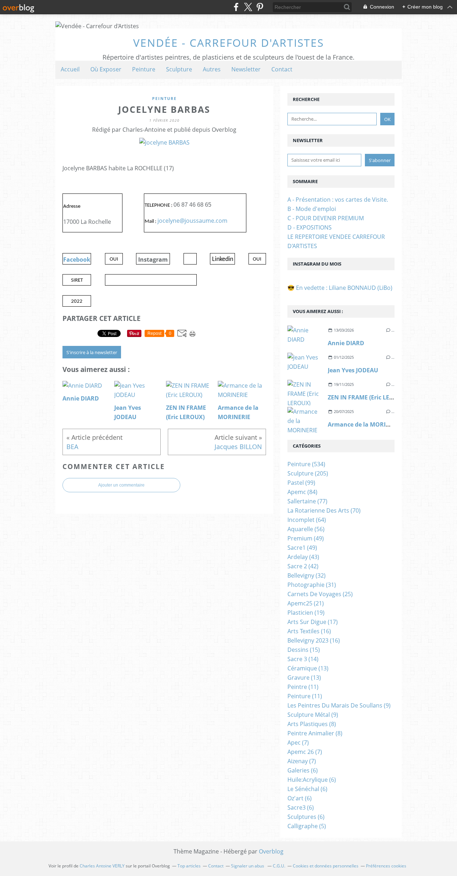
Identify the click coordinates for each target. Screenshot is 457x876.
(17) (312, 622)
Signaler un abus (248, 866)
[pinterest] (259, 7)
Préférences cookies (386, 866)
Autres (212, 69)
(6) (302, 770)
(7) (298, 742)
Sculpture (179, 69)
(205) (307, 473)
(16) (309, 631)
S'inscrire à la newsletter (91, 352)
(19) (306, 612)
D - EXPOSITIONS (309, 227)
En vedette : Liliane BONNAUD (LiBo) (344, 288)
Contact (281, 69)
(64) (306, 520)
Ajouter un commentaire (121, 485)
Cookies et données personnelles (325, 866)
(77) (307, 501)
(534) (306, 464)
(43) (303, 557)
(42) (302, 566)
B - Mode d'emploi (311, 209)
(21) (305, 603)
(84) (302, 492)
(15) (303, 650)
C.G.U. (279, 866)
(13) (307, 668)
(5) (306, 826)
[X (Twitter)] (247, 7)
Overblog (271, 851)
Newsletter (246, 69)
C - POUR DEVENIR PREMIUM (325, 218)
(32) (306, 575)
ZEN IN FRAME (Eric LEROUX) (368, 397)
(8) (311, 724)
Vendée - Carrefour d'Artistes (228, 42)
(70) (324, 510)
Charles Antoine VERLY (102, 866)
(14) (302, 659)
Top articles (189, 866)
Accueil (70, 69)
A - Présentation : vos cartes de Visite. (337, 199)
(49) (305, 538)
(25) (320, 594)
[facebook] (236, 7)
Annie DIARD (346, 343)
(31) (311, 585)
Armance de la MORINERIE (365, 424)
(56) (306, 529)
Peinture (143, 69)
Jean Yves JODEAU (353, 370)
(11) (302, 687)
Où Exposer (105, 69)
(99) (301, 483)
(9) (339, 705)
